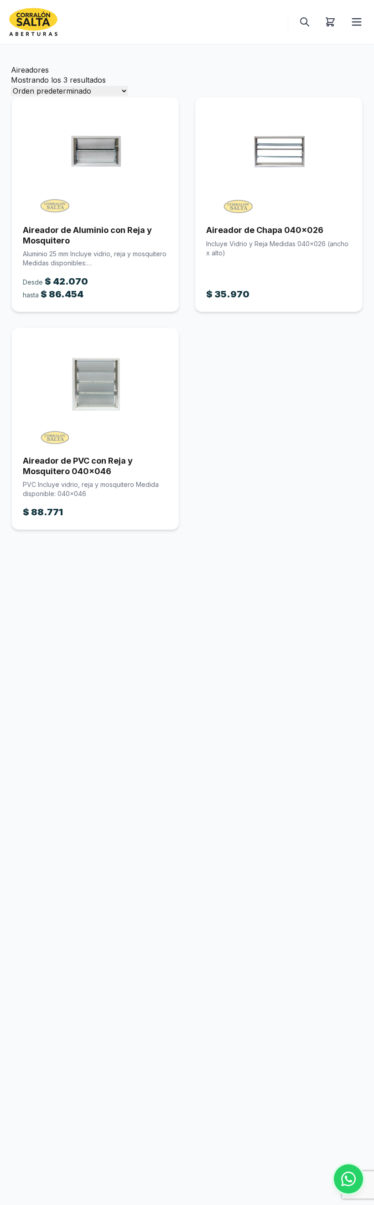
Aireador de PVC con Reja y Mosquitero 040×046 (78, 466)
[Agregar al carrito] (95, 156)
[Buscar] (305, 22)
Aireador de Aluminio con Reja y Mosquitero (87, 235)
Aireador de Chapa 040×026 (264, 230)
